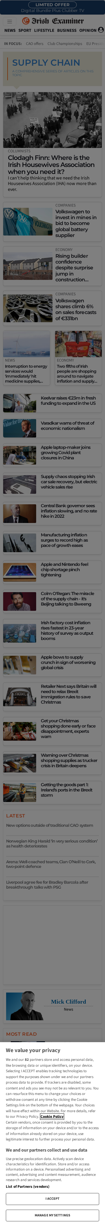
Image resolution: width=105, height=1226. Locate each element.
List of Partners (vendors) (27, 1186)
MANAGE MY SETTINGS (52, 1215)
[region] (52, 1134)
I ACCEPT (53, 1198)
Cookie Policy (52, 1116)
